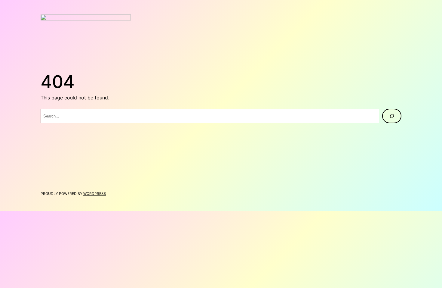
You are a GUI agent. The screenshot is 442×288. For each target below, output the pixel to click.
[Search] (391, 116)
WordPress (94, 193)
